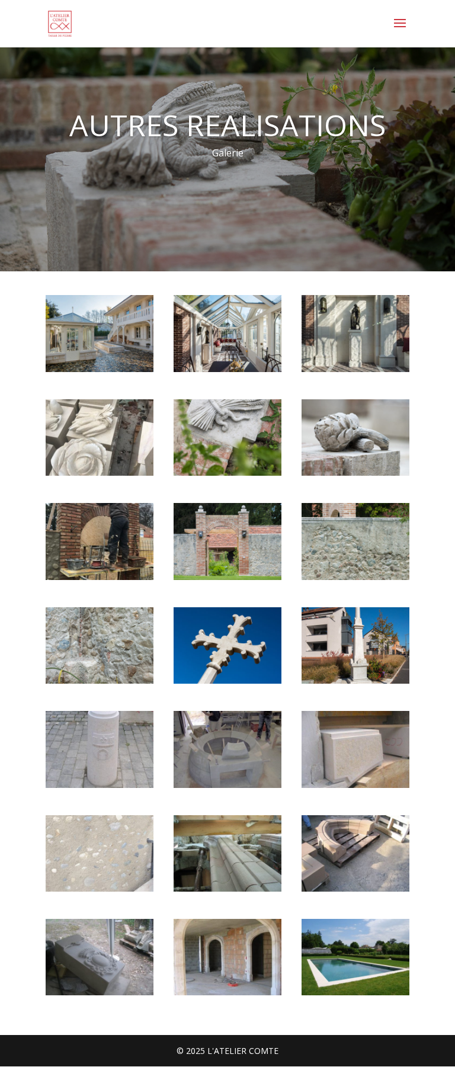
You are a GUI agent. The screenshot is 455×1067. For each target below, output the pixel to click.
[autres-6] (99, 888)
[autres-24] (227, 680)
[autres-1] (355, 784)
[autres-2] (99, 472)
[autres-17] (99, 576)
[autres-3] (99, 784)
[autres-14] (355, 992)
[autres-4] (227, 888)
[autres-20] (355, 472)
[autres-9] (355, 888)
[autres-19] (227, 576)
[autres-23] (99, 680)
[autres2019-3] (355, 368)
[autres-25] (355, 680)
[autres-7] (227, 784)
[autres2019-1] (99, 368)
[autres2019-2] (227, 368)
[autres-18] (227, 992)
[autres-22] (355, 576)
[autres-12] (99, 992)
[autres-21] (227, 472)
